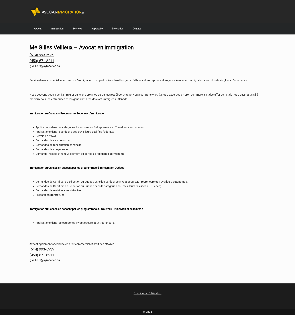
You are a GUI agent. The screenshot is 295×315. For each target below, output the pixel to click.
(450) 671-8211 (42, 61)
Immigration (57, 28)
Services (77, 28)
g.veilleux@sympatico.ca (45, 66)
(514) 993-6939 (42, 55)
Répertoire (97, 28)
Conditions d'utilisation (147, 293)
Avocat (37, 28)
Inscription (117, 28)
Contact (137, 28)
